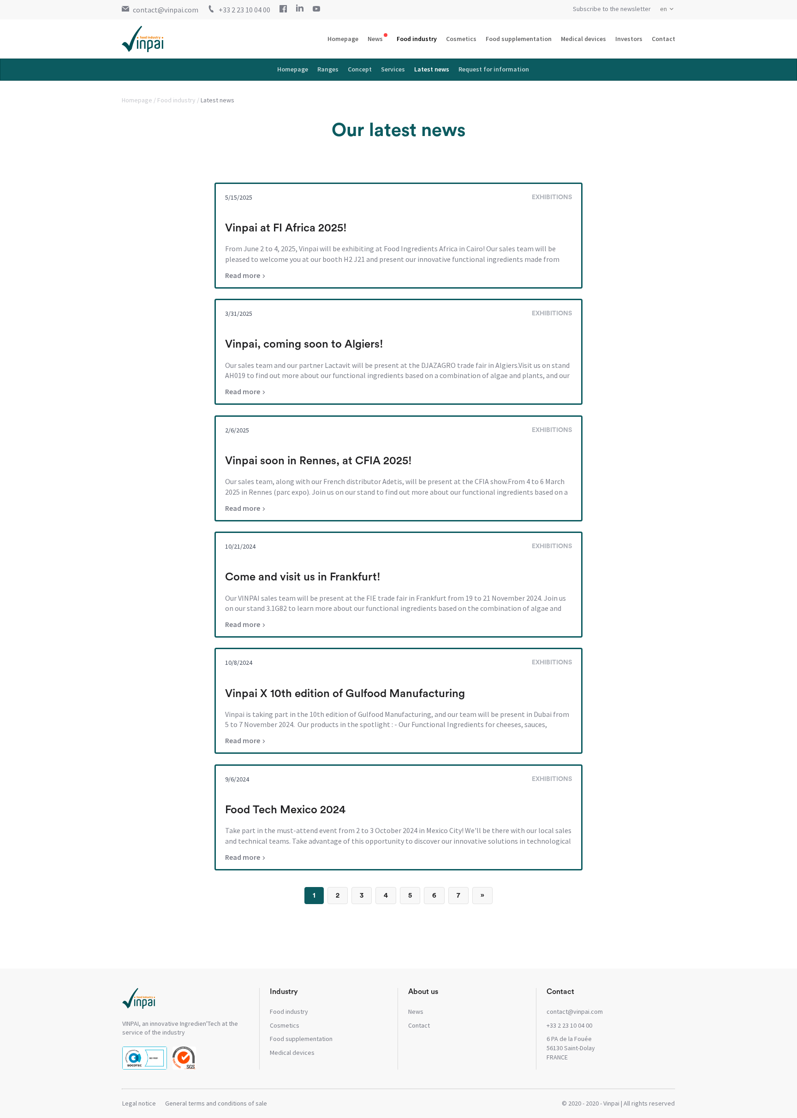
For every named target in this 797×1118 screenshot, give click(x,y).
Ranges (328, 69)
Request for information (493, 69)
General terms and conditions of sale (216, 1103)
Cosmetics (461, 39)
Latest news (431, 69)
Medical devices (583, 39)
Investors (628, 39)
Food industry (417, 39)
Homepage (342, 39)
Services (393, 69)
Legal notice (139, 1103)
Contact (663, 39)
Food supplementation (519, 39)
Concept (360, 69)
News (375, 39)
